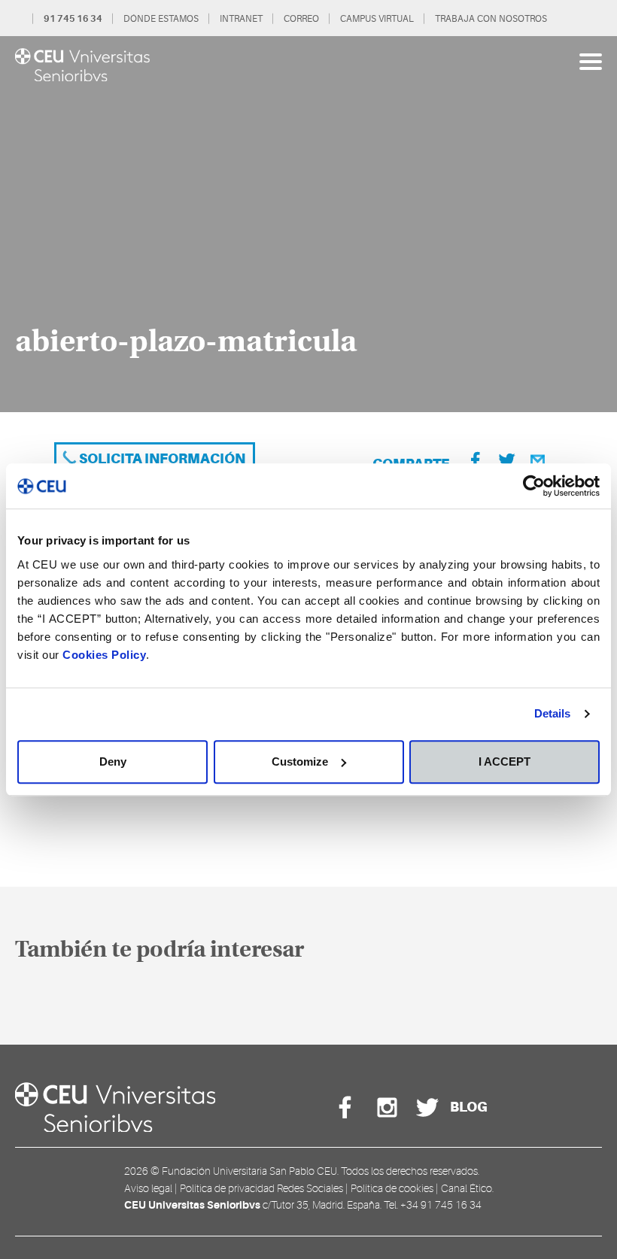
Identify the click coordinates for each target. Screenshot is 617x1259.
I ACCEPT (504, 761)
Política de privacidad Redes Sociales (261, 1188)
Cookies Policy (104, 654)
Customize (300, 761)
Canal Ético (466, 1188)
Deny (112, 761)
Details (552, 713)
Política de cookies (392, 1188)
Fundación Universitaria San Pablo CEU (249, 1171)
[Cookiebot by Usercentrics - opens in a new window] (534, 486)
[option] (308, 224)
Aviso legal (148, 1188)
